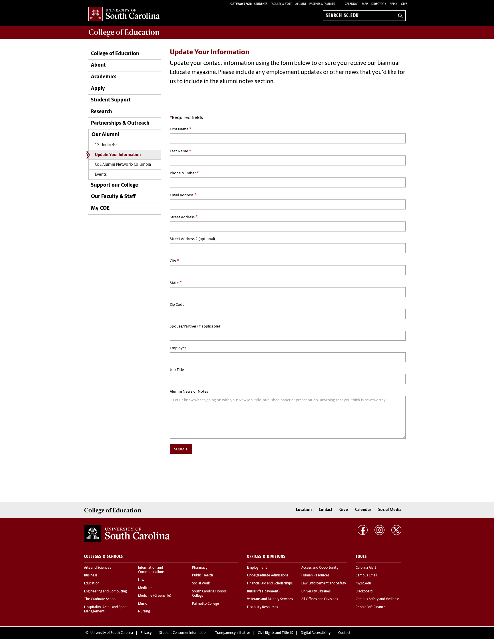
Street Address (184, 217)
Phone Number (184, 173)
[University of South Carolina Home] (124, 14)
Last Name (180, 151)
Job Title (177, 370)
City (174, 261)
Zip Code (177, 305)
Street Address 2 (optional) (192, 239)
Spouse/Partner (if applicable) (195, 326)
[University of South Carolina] (127, 533)
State (176, 283)
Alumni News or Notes (189, 392)
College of (124, 32)
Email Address (183, 195)
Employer (178, 348)
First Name (180, 129)
